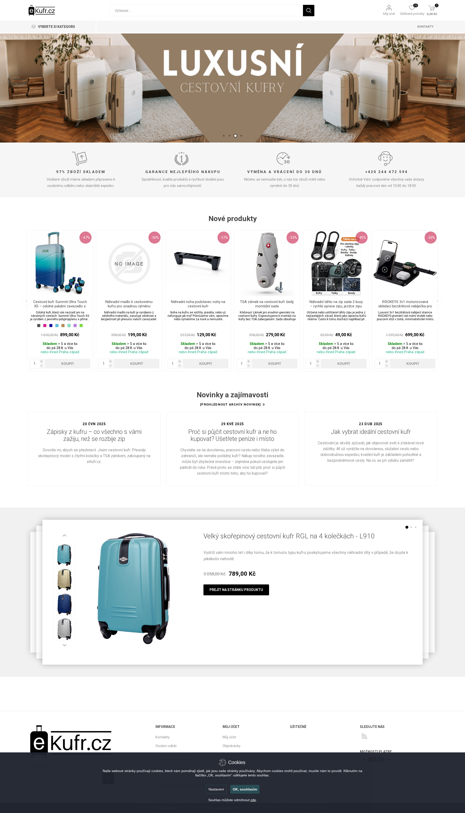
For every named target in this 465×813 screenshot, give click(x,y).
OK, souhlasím (245, 789)
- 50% (154, 237)
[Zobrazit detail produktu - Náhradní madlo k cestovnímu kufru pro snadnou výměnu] (129, 263)
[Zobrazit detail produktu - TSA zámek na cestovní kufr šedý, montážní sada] (267, 263)
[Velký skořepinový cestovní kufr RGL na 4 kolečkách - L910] (134, 588)
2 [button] (230, 136)
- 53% (292, 237)
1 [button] (224, 136)
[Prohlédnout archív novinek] (230, 404)
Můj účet (389, 14)
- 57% (223, 237)
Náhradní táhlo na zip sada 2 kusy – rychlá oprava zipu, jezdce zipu (336, 304)
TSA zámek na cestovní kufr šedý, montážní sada (267, 304)
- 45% (361, 237)
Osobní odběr (166, 746)
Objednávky (231, 746)
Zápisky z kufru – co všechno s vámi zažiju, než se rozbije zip (94, 435)
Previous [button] (26, 300)
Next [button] (437, 300)
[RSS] (364, 736)
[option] (232, 88)
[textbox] (206, 10)
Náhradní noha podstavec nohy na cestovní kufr (198, 304)
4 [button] (241, 136)
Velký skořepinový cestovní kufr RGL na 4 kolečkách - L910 (289, 536)
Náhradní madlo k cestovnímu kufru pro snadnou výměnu (129, 304)
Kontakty (162, 737)
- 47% (85, 237)
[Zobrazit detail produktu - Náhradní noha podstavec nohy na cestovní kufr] (198, 263)
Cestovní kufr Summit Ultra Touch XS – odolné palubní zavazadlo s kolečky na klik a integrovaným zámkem (60, 308)
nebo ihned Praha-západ (60, 352)
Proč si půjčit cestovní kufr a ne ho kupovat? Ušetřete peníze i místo (232, 435)
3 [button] (235, 136)
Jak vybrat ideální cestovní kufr (371, 431)
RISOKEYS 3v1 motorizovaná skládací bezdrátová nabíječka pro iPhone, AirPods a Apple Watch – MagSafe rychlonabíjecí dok (405, 308)
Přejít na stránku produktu (236, 590)
